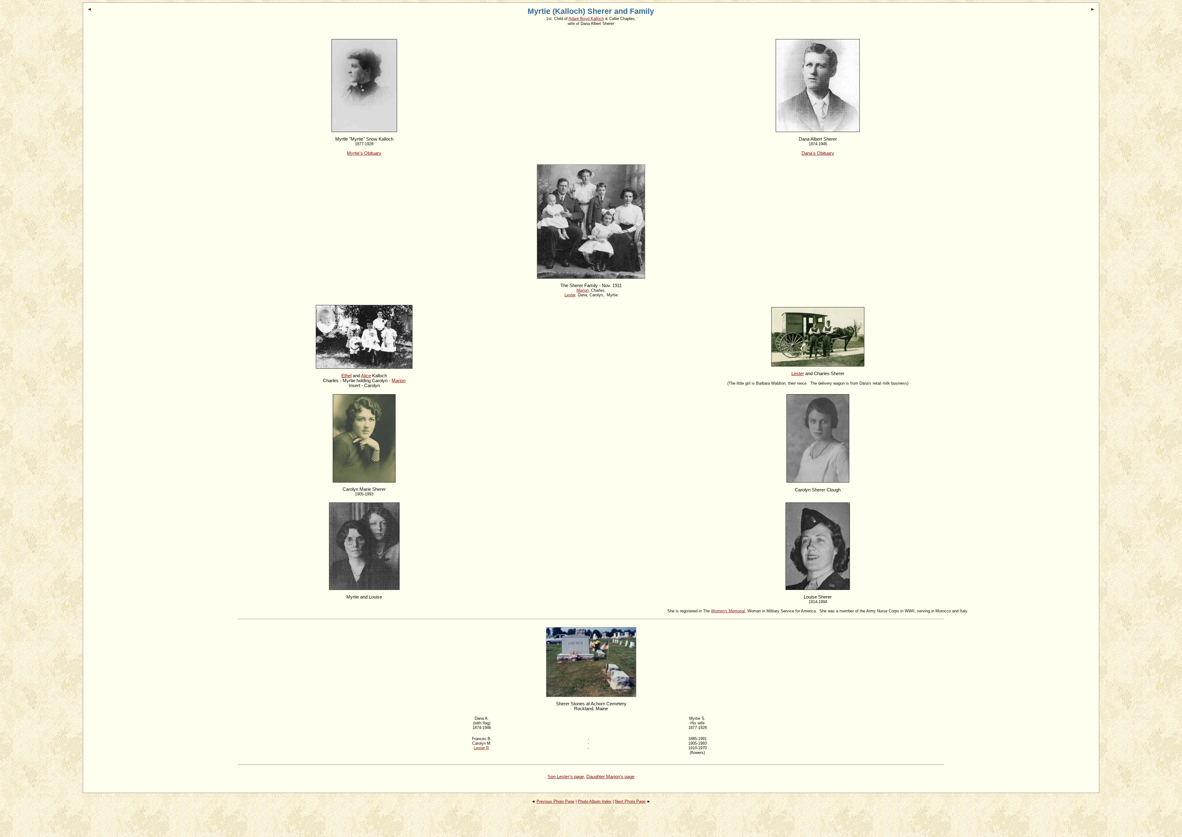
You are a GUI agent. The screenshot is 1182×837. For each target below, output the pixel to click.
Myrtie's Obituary (364, 153)
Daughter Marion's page (610, 776)
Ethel (346, 375)
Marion (398, 380)
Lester (797, 373)
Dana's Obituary (818, 153)
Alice (366, 375)
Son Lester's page (566, 776)
